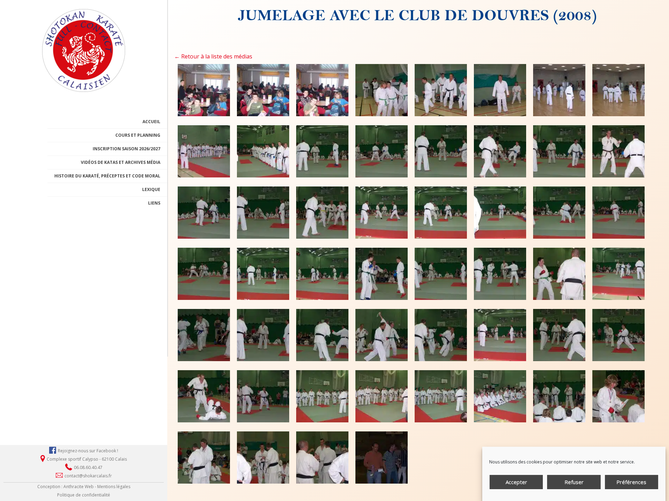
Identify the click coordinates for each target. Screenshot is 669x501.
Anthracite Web (78, 487)
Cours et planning (137, 135)
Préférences (631, 481)
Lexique (151, 189)
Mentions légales (113, 487)
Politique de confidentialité (83, 495)
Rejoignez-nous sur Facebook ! (88, 451)
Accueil (151, 122)
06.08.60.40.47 (88, 467)
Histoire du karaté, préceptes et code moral (107, 176)
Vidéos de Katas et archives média (120, 162)
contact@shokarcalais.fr (88, 476)
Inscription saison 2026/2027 (126, 149)
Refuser (574, 481)
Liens (154, 203)
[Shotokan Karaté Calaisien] (83, 89)
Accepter (516, 481)
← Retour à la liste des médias (213, 56)
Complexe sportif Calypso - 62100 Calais (87, 459)
